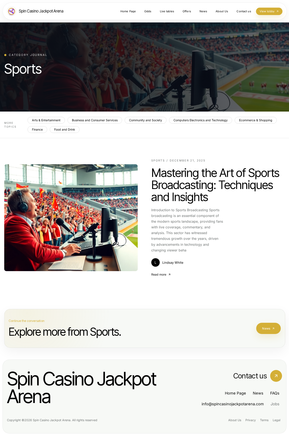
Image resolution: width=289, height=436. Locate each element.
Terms (264, 420)
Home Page (235, 393)
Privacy (250, 420)
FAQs (274, 393)
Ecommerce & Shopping (255, 120)
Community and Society (145, 120)
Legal (276, 420)
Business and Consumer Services (95, 120)
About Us (234, 420)
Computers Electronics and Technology (200, 120)
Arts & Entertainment (46, 120)
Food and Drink (64, 129)
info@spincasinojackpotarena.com (233, 404)
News (266, 328)
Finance (37, 129)
